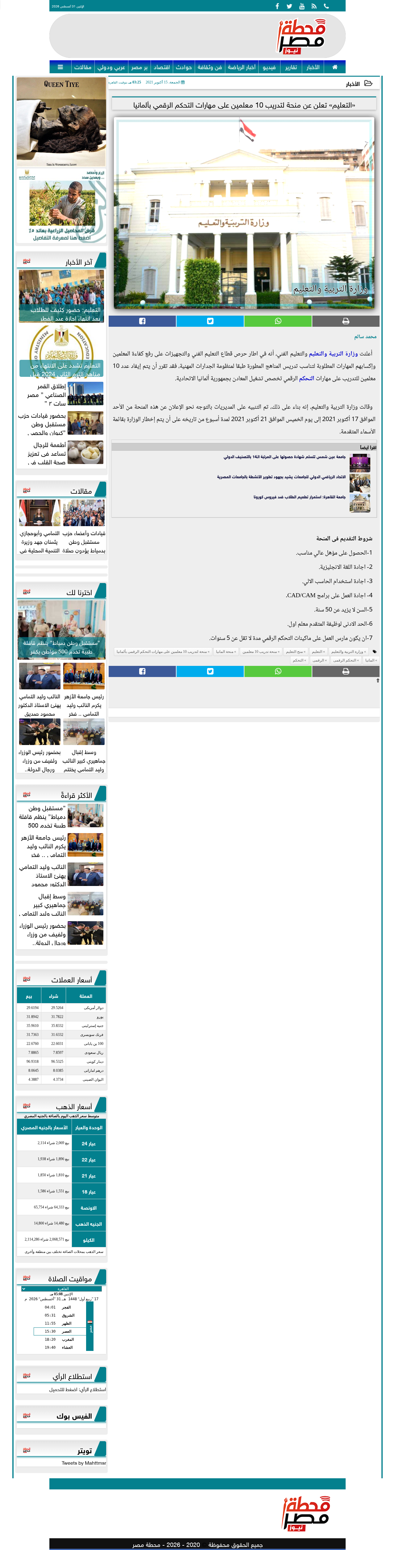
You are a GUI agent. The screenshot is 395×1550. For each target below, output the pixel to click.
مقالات (81, 489)
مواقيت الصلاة (70, 1277)
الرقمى (318, 660)
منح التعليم (294, 651)
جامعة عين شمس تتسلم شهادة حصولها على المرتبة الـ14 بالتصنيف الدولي (285, 456)
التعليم (316, 354)
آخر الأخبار (78, 260)
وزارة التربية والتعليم (347, 651)
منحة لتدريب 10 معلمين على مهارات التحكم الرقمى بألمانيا (162, 651)
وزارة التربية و (341, 354)
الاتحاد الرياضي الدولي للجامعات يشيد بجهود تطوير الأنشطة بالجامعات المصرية (281, 476)
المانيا (369, 660)
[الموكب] (61, 122)
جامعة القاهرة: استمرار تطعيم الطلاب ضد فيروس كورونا (300, 496)
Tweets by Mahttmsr (84, 1462)
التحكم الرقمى (344, 660)
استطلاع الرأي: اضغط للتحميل (77, 1388)
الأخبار (353, 83)
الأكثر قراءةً (76, 793)
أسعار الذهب (74, 1105)
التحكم (306, 379)
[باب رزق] (61, 205)
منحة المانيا (224, 651)
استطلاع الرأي (72, 1375)
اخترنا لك (79, 591)
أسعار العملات (72, 978)
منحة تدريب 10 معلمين (260, 651)
